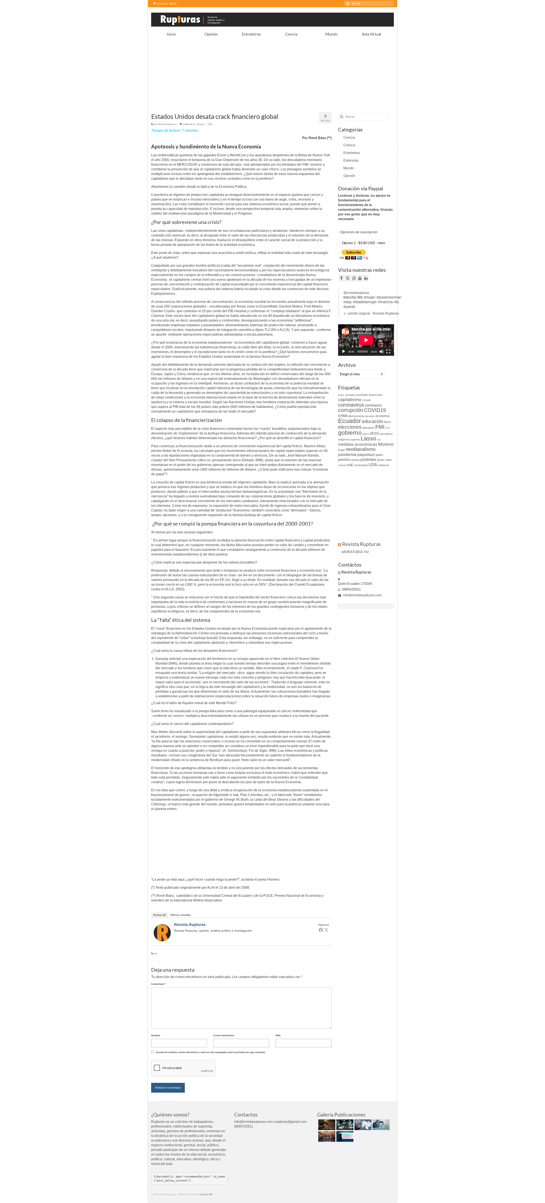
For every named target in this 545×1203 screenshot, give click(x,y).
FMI (379, 427)
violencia (383, 465)
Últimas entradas (180, 915)
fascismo (368, 427)
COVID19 (375, 410)
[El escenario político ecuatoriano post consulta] (344, 1136)
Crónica (349, 145)
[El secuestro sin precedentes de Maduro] (362, 1124)
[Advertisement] (272, 70)
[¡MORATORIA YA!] (326, 1124)
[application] (366, 340)
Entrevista (351, 160)
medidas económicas (357, 444)
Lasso (368, 438)
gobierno (350, 432)
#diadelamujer (365, 302)
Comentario (158, 984)
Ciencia (349, 137)
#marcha (385, 302)
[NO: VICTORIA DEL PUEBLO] (326, 1136)
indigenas (344, 439)
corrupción (350, 410)
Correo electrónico (223, 1035)
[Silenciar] (381, 351)
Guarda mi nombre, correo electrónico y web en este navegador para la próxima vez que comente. (210, 1052)
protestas (368, 459)
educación (372, 421)
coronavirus (351, 405)
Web (278, 1035)
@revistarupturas (356, 293)
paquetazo (366, 455)
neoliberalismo (361, 449)
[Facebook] (320, 929)
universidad (361, 465)
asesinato (362, 394)
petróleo (344, 459)
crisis (343, 415)
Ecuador (349, 420)
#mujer (369, 297)
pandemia (347, 454)
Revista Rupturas (167, 124)
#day (347, 302)
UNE (349, 465)
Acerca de (159, 915)
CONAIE (366, 400)
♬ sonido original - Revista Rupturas (371, 313)
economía (382, 416)
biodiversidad (375, 395)
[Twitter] (326, 929)
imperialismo (386, 434)
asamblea (350, 395)
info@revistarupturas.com (362, 595)
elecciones (350, 427)
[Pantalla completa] (388, 351)
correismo (373, 405)
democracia (356, 416)
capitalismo (349, 399)
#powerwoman (388, 297)
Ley (379, 439)
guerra (366, 434)
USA (155, 953)
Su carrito (166, 3)
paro (379, 455)
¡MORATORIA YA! (355, 552)
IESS (374, 433)
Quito (380, 459)
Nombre (155, 1035)
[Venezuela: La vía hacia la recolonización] (380, 1124)
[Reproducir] (343, 351)
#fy (396, 302)
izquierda (355, 439)
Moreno (386, 444)
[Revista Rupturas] (162, 932)
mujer (341, 449)
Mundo (200, 124)
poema (355, 459)
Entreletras (351, 153)
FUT (387, 428)
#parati (349, 307)
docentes (370, 416)
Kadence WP (205, 1194)
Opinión (349, 176)
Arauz (341, 395)
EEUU (387, 422)
